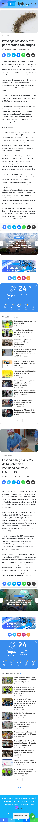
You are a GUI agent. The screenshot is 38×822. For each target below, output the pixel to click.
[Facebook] (4, 55)
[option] (19, 244)
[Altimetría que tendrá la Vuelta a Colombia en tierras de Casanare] (7, 374)
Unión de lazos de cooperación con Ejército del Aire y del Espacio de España (24, 383)
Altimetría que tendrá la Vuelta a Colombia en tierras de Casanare (24, 373)
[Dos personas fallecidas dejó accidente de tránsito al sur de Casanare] (7, 413)
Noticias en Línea (10, 49)
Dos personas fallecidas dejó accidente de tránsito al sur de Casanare (24, 412)
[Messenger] (18, 55)
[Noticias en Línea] (17, 4)
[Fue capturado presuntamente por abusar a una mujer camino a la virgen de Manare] (7, 393)
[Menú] (3, 5)
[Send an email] (15, 49)
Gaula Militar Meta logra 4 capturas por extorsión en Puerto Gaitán (23, 402)
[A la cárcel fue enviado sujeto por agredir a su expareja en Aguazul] (7, 333)
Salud (19, 237)
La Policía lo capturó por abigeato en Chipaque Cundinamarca (22, 342)
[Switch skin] (32, 5)
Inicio (5, 36)
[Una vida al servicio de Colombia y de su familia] (7, 324)
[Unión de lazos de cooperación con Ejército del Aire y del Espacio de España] (7, 383)
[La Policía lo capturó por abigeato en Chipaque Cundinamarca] (7, 342)
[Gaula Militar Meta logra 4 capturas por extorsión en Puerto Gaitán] (7, 403)
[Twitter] (9, 55)
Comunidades (12, 36)
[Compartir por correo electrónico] (28, 55)
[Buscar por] (35, 5)
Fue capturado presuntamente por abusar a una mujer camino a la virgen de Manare (25, 393)
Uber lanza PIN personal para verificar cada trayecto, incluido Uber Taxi (24, 364)
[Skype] (14, 55)
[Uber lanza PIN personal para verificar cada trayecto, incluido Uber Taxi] (7, 364)
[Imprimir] (33, 55)
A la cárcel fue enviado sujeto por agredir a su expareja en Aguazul (24, 332)
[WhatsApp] (23, 55)
